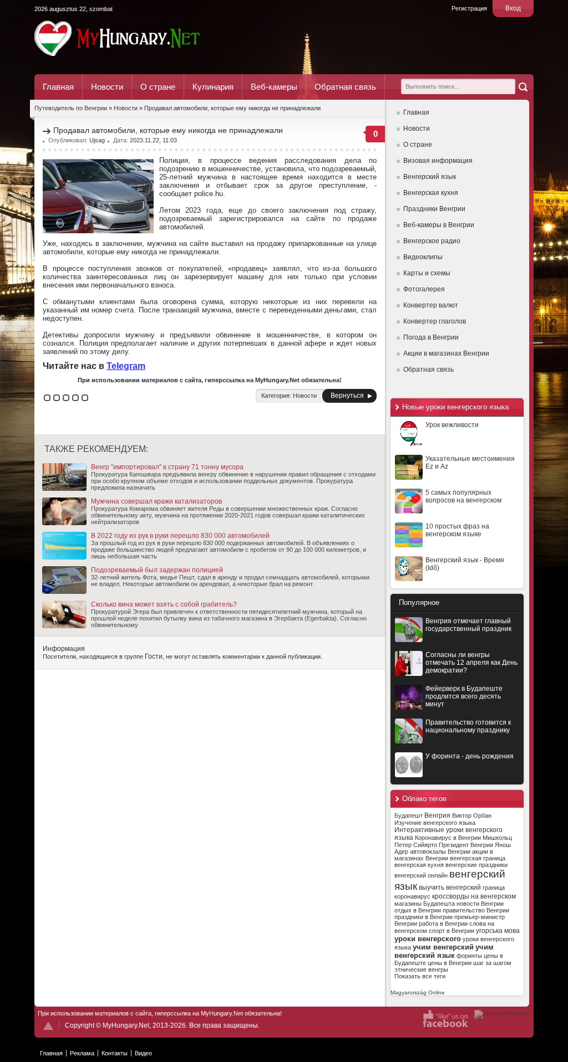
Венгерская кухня (430, 193)
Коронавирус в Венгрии (448, 837)
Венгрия (437, 815)
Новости (107, 86)
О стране (157, 86)
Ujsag (97, 140)
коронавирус (412, 896)
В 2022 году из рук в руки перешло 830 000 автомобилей (180, 536)
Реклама (82, 1053)
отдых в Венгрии (417, 910)
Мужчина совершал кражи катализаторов (156, 501)
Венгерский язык (429, 177)
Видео (143, 1053)
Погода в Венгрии (431, 337)
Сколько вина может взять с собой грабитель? (164, 604)
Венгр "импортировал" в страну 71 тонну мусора (167, 467)
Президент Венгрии (466, 845)
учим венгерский (443, 947)
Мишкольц (497, 837)
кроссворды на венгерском (474, 896)
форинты (469, 955)
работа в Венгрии (443, 923)
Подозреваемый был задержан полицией (157, 570)
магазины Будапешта (424, 903)
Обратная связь (345, 86)
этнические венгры (421, 969)
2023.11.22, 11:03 (153, 140)
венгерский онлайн (421, 875)
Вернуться (347, 395)
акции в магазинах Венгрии (443, 854)
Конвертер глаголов (434, 321)
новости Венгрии (480, 903)
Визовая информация (438, 161)
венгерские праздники (476, 864)
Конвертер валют (430, 305)
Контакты (115, 1053)
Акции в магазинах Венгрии (446, 353)
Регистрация (469, 8)
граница (494, 887)
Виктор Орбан (471, 815)
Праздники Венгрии (434, 209)
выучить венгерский (450, 887)
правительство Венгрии (476, 910)
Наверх (48, 1026)
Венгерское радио (431, 241)
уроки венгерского (427, 939)
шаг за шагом (492, 963)
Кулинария (213, 86)
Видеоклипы (423, 257)
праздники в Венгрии (423, 917)
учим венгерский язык (444, 951)
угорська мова (498, 931)
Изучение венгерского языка (434, 822)
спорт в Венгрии (451, 930)
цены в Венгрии (449, 963)
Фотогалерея (424, 289)
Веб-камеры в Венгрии (438, 225)
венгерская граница (477, 858)
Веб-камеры (274, 86)
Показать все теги (419, 976)
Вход (513, 8)
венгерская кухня (419, 864)
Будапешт (408, 815)
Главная (58, 86)
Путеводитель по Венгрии (147, 38)
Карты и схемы (426, 273)
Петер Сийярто (415, 845)
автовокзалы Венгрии (440, 851)
